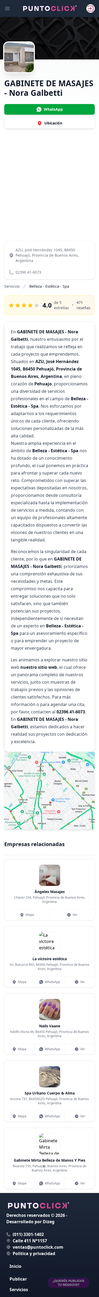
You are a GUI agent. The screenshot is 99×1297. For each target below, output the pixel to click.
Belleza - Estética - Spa (49, 286)
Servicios (12, 286)
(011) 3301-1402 (28, 1234)
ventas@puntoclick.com (38, 1247)
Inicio (15, 1266)
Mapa (30, 914)
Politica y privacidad (34, 1253)
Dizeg (48, 1222)
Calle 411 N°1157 (30, 1241)
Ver (75, 914)
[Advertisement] (49, 184)
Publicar (18, 1279)
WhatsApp (52, 982)
